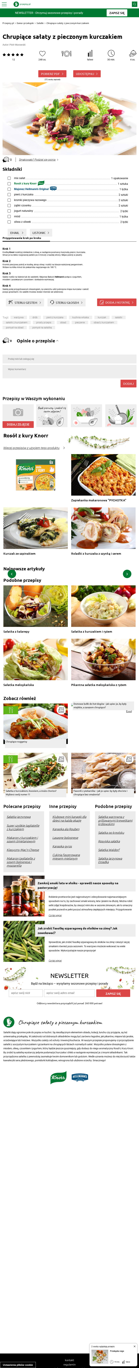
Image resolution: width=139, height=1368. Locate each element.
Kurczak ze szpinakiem (19, 553)
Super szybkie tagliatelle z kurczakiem (23, 827)
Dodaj (128, 383)
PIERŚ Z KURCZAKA (54, 317)
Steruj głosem (67, 302)
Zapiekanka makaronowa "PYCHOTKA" (98, 500)
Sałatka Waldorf (109, 849)
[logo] (22, 4)
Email (15, 232)
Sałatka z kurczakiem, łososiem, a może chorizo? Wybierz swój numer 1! (31, 792)
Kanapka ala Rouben (65, 829)
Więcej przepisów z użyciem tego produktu (31, 448)
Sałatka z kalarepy (16, 631)
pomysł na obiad (14, 327)
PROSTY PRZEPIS (43, 322)
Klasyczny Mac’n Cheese (23, 849)
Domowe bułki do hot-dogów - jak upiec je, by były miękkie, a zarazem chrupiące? (100, 705)
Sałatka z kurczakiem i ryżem (91, 631)
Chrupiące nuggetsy (16, 741)
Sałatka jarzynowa (19, 816)
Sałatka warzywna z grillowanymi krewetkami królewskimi (115, 820)
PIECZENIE (80, 322)
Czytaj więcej (55, 915)
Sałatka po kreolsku (111, 832)
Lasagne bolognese (65, 837)
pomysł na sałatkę (42, 327)
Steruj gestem (26, 302)
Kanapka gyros (62, 846)
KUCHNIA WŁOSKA (80, 317)
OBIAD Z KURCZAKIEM (104, 322)
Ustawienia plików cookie (18, 1364)
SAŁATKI (118, 317)
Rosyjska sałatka (109, 841)
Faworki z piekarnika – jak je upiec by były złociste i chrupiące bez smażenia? (100, 792)
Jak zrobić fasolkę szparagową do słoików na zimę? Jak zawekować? (77, 930)
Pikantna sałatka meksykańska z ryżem (98, 685)
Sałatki (40, 23)
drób (35, 317)
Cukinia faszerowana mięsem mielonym (66, 856)
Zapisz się (113, 993)
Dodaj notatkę (117, 302)
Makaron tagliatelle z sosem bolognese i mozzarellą (21, 862)
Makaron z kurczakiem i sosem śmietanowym (22, 839)
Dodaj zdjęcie (18, 424)
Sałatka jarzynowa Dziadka (110, 860)
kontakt (69, 1360)
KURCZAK (102, 317)
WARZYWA (19, 317)
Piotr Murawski (17, 44)
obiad (63, 322)
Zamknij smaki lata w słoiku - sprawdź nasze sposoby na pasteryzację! (78, 885)
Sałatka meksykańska (18, 685)
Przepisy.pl (8, 23)
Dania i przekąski (25, 23)
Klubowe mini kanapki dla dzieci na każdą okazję (69, 818)
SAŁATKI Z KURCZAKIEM (16, 322)
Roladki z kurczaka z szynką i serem (96, 553)
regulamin (69, 1364)
